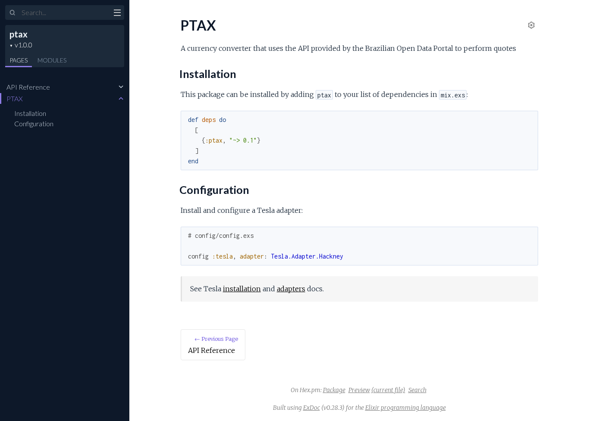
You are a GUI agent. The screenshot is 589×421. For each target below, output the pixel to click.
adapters (291, 288)
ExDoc (311, 408)
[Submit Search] (12, 13)
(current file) (388, 390)
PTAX (14, 98)
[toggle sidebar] (117, 14)
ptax (18, 34)
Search (417, 390)
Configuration (33, 123)
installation (242, 288)
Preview (359, 390)
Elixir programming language (405, 408)
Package (334, 390)
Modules (52, 60)
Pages (18, 60)
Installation (30, 113)
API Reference (28, 87)
